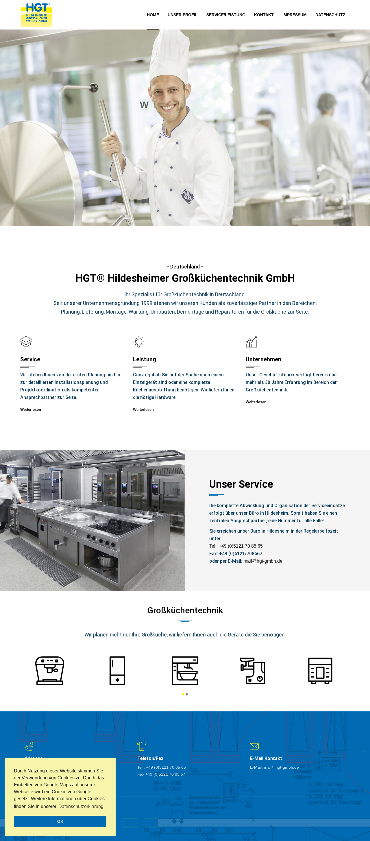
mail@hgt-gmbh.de (262, 561)
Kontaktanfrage (185, 160)
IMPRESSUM (294, 14)
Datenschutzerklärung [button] (80, 806)
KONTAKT (264, 14)
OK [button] (60, 821)
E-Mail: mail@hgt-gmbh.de (274, 767)
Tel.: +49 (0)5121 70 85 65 (236, 546)
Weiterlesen (30, 409)
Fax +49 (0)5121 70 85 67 (161, 774)
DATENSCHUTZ (330, 14)
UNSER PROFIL (183, 14)
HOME (153, 14)
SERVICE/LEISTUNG (225, 14)
